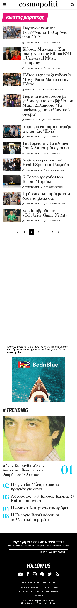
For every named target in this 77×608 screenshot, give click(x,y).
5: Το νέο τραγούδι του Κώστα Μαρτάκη (42, 179)
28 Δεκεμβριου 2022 (53, 120)
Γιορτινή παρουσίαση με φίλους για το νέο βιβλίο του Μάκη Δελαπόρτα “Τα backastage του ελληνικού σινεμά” (47, 105)
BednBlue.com (59, 346)
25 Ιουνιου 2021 (53, 221)
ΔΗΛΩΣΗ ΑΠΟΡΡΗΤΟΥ (29, 587)
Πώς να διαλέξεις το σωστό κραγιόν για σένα (35, 487)
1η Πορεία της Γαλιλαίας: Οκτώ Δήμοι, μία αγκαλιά (45, 146)
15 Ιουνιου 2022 (53, 153)
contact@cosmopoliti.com (44, 582)
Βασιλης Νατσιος (32, 90)
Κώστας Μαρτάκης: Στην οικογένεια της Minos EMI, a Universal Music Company (47, 56)
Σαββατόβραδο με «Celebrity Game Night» (44, 213)
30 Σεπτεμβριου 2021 (55, 204)
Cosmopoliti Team (33, 43)
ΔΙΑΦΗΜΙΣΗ (38, 596)
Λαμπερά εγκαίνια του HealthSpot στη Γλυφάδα (45, 162)
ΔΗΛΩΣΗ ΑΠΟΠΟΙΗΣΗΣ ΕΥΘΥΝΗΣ (45, 591)
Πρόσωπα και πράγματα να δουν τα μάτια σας (46, 196)
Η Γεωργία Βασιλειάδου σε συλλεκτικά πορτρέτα (35, 517)
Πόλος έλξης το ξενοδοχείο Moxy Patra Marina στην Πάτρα (46, 79)
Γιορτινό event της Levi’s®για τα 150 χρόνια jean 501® (45, 32)
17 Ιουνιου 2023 (53, 43)
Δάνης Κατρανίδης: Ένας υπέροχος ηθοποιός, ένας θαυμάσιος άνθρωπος (23, 470)
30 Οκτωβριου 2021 (54, 187)
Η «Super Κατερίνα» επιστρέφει (39, 508)
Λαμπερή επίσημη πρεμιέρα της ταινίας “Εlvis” (47, 129)
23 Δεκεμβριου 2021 (55, 170)
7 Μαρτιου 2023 (53, 68)
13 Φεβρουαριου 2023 (53, 90)
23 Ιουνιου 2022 (53, 137)
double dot (51, 603)
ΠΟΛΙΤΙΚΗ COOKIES (49, 587)
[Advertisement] (38, 316)
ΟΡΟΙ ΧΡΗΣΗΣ (21, 591)
